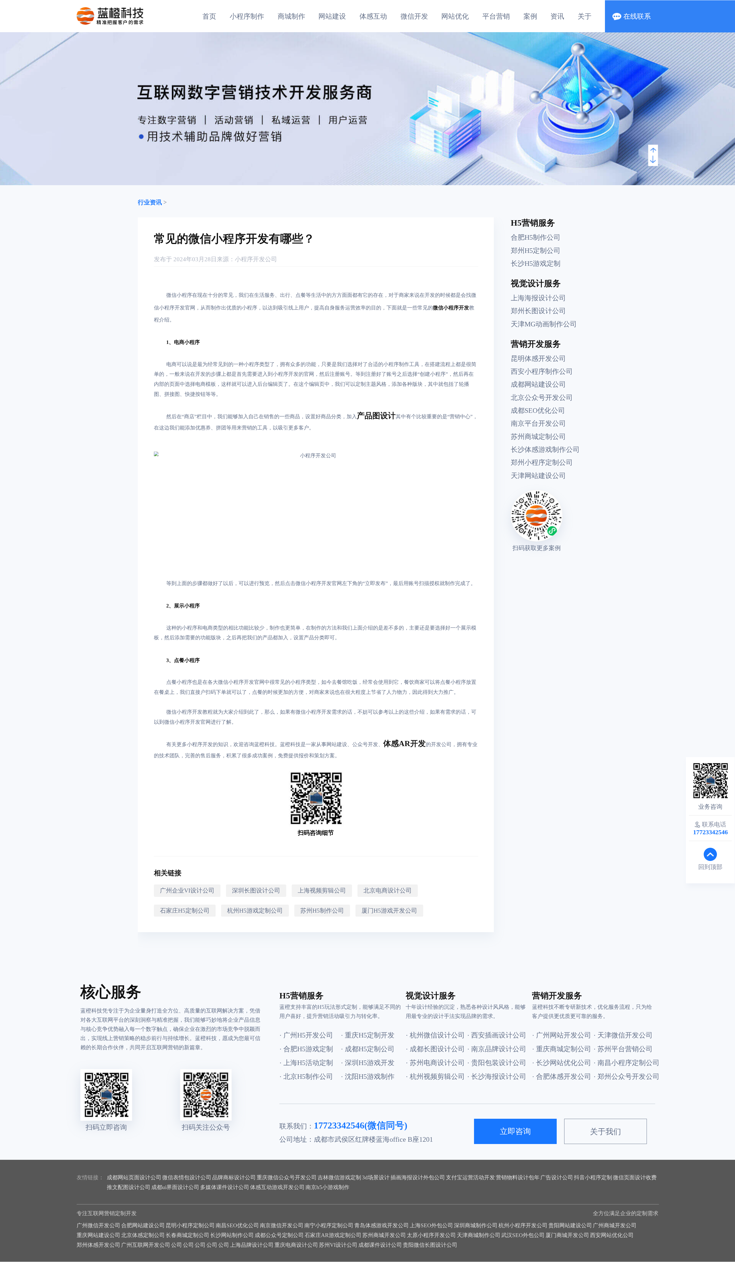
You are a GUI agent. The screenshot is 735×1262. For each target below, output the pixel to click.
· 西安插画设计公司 (496, 1035)
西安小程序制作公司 (542, 371)
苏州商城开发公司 (384, 1235)
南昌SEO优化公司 (237, 1225)
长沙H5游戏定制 (535, 263)
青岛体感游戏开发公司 (381, 1225)
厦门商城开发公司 (567, 1235)
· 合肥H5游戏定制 (306, 1049)
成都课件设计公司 (380, 1245)
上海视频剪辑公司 (322, 890)
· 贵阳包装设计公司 (496, 1062)
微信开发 (414, 16)
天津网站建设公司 (538, 475)
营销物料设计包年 (517, 1177)
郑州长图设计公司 (538, 311)
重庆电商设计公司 (296, 1245)
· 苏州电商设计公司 (435, 1062)
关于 (584, 16)
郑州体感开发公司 (98, 1245)
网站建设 (332, 16)
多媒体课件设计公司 (224, 1187)
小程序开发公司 (256, 259)
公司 (176, 1245)
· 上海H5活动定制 (306, 1062)
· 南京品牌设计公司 (496, 1049)
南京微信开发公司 (281, 1225)
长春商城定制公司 (187, 1235)
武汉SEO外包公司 (523, 1235)
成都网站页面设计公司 (134, 1177)
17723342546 (339, 1125)
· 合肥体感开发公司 (561, 1076)
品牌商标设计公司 (234, 1177)
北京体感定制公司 (143, 1235)
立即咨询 (515, 1131)
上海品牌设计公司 (252, 1245)
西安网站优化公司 (612, 1235)
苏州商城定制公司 (538, 436)
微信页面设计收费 (635, 1177)
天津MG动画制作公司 (544, 324)
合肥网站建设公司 (143, 1225)
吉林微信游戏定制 (339, 1177)
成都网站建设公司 (538, 384)
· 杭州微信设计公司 (435, 1035)
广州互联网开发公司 (145, 1245)
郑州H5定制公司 (535, 250)
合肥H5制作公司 (535, 237)
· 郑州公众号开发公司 (624, 1076)
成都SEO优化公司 (538, 410)
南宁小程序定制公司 (328, 1225)
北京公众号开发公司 (542, 397)
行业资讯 (150, 202)
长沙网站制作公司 (232, 1235)
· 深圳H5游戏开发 (367, 1062)
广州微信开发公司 (98, 1225)
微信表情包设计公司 (186, 1177)
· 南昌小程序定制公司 (624, 1062)
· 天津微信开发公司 (623, 1035)
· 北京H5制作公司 (306, 1076)
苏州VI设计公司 (338, 1245)
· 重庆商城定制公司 (561, 1049)
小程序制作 (247, 16)
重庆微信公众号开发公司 (287, 1177)
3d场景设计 (376, 1177)
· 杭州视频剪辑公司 (435, 1076)
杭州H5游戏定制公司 (255, 910)
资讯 (557, 16)
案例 (530, 16)
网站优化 (455, 16)
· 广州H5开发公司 (306, 1035)
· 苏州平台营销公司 (623, 1049)
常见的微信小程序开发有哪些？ (234, 238)
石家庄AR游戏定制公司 (333, 1235)
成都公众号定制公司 (279, 1235)
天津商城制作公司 (478, 1235)
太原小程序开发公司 (431, 1235)
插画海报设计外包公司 (417, 1177)
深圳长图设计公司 (256, 890)
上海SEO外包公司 (431, 1225)
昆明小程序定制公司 (190, 1225)
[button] (653, 152)
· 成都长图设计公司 (435, 1049)
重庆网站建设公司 (98, 1235)
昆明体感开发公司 (538, 358)
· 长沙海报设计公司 (496, 1076)
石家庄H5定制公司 (185, 910)
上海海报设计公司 (538, 298)
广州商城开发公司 (615, 1225)
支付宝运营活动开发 (470, 1177)
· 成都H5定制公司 (367, 1049)
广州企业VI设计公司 (187, 890)
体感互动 (373, 16)
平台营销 (496, 16)
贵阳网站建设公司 (570, 1225)
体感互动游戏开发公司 (277, 1187)
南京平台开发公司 (538, 423)
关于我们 (605, 1131)
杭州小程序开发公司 (523, 1225)
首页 (209, 16)
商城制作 (291, 16)
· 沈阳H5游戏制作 (367, 1076)
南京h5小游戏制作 (327, 1187)
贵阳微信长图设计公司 (430, 1245)
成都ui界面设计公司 (175, 1187)
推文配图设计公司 (128, 1187)
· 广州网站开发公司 (561, 1035)
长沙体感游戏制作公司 (545, 449)
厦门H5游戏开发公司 (389, 910)
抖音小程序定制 (593, 1177)
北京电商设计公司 (387, 890)
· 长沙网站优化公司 (561, 1062)
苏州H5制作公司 (322, 910)
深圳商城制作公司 (476, 1225)
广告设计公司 (556, 1177)
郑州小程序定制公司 (542, 462)
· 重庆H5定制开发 (367, 1035)
